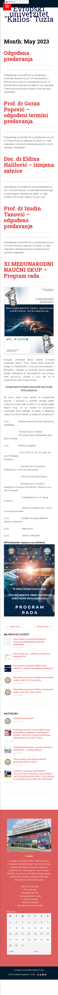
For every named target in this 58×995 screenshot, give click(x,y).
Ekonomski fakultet (30, 886)
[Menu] (7, 6)
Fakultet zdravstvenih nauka (30, 905)
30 (16, 945)
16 (16, 934)
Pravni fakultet (30, 890)
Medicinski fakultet (30, 902)
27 (41, 939)
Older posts (14, 626)
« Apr (11, 951)
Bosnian (11, 2)
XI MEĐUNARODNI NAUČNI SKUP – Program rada (28, 269)
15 (10, 934)
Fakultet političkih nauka (30, 896)
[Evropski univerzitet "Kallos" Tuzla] (29, 26)
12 (35, 928)
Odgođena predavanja (18, 55)
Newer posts (44, 626)
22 (10, 939)
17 (23, 934)
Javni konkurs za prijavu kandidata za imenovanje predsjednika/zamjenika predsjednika (29, 642)
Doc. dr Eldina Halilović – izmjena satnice (29, 164)
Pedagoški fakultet (30, 893)
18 (29, 934)
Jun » (36, 951)
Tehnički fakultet (30, 899)
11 (29, 928)
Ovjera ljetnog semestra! (23, 718)
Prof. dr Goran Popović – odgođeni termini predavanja (26, 112)
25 (29, 939)
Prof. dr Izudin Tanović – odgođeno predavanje (22, 217)
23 (16, 939)
